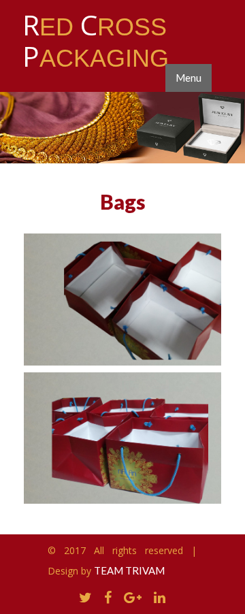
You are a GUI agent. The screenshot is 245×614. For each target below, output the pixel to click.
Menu (188, 77)
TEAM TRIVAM (129, 570)
